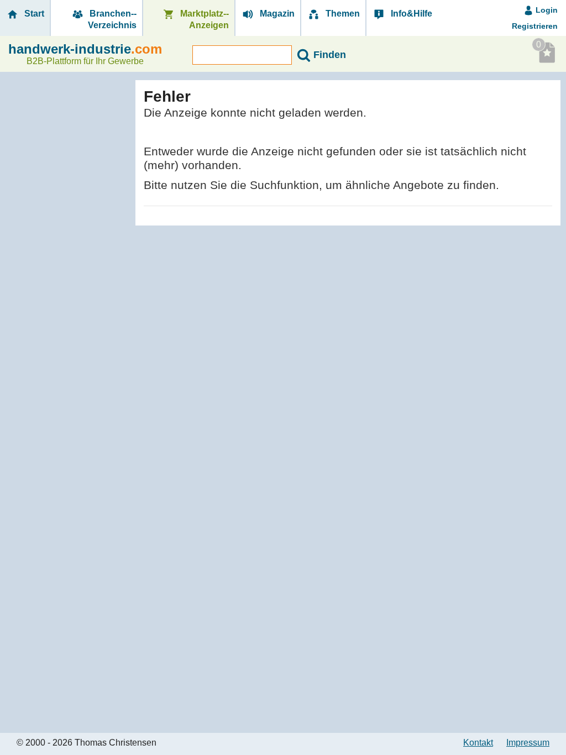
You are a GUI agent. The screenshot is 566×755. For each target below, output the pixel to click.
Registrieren (535, 26)
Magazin (276, 13)
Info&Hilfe (410, 13)
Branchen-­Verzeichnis (112, 19)
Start (33, 13)
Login (545, 10)
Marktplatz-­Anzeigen (203, 19)
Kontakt (478, 742)
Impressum (527, 742)
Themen (341, 13)
